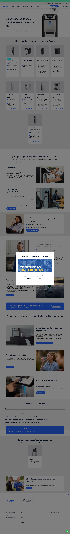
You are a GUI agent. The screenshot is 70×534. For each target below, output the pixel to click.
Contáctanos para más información (35, 281)
